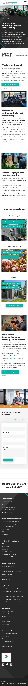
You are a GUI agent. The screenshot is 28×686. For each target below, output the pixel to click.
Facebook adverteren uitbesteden (11, 571)
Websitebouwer (6, 616)
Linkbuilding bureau (7, 551)
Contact (6, 89)
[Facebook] (7, 665)
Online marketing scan (10, 84)
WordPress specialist (7, 619)
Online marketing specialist (9, 633)
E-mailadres (7, 433)
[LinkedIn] (3, 665)
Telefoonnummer (8, 440)
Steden (2, 683)
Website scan (5, 624)
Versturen (8, 460)
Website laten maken (7, 611)
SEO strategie (5, 529)
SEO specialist (5, 546)
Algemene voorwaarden (14, 683)
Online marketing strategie (9, 524)
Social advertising (6, 569)
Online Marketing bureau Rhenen (11, 591)
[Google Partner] (13, 657)
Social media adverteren (8, 576)
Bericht (5, 447)
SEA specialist (5, 639)
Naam (5, 426)
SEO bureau (4, 544)
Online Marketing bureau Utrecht (11, 601)
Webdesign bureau (6, 614)
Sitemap (6, 683)
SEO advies (4, 549)
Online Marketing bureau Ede (9, 588)
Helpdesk (6, 504)
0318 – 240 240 (8, 501)
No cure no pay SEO (7, 557)
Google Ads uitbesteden (8, 566)
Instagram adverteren (7, 574)
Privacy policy (23, 683)
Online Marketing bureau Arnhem (11, 599)
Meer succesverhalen (14, 305)
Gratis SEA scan (5, 579)
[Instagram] (11, 665)
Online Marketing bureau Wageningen (12, 596)
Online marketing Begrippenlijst (10, 521)
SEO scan (4, 532)
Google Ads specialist (7, 646)
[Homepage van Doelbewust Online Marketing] (9, 2)
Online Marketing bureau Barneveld (11, 594)
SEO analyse (4, 534)
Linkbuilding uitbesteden (8, 554)
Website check (5, 621)
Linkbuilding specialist (7, 644)
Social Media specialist (7, 641)
